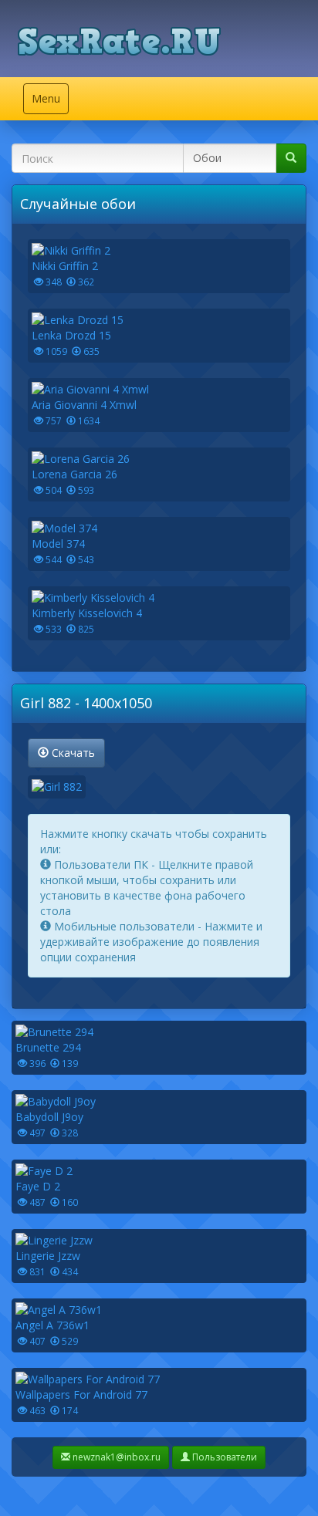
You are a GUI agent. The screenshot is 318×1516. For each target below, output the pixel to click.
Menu (50, 102)
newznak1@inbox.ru (115, 1457)
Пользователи (223, 1457)
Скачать (72, 752)
